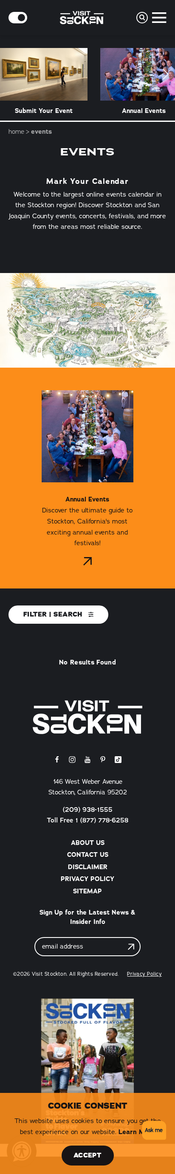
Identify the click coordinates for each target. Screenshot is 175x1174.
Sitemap (87, 891)
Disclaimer (87, 867)
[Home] (88, 717)
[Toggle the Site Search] (142, 17)
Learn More (137, 1131)
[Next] (166, 74)
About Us (87, 843)
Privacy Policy (87, 879)
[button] (153, 1130)
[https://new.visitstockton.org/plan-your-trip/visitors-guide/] (87, 1071)
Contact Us (87, 854)
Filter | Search (54, 614)
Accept (87, 1155)
